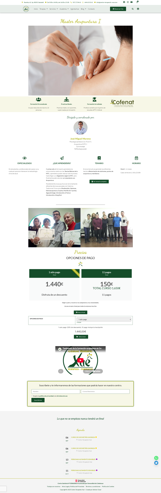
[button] (132, 8)
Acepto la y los (50, 396)
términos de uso (62, 396)
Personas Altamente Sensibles (83, 459)
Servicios (52, 9)
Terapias (43, 9)
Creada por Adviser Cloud (93, 489)
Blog (82, 9)
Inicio (36, 9)
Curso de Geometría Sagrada (83, 437)
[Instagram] (128, 2)
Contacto (91, 9)
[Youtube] (131, 2)
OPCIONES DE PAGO (36, 318)
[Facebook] (124, 2)
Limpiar (79, 322)
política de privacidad (46, 396)
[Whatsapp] (156, 458)
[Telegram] (156, 463)
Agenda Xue (74, 9)
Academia (63, 9)
